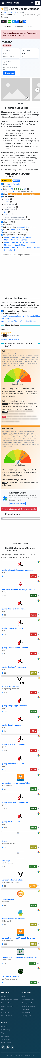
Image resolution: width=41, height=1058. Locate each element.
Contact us (5, 1036)
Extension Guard (6, 1003)
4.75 (18, 189)
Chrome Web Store (17, 230)
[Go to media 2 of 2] (21, 103)
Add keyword (26, 1016)
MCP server (5, 1012)
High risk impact (15, 194)
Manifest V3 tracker (28, 1006)
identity (6, 202)
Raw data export (6, 1016)
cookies (6, 199)
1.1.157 (13, 192)
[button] (3, 3)
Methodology (5, 1029)
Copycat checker (27, 1003)
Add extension (26, 1012)
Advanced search (28, 1000)
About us (4, 1026)
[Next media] (37, 90)
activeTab (7, 214)
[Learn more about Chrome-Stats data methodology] (27, 230)
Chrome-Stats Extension (9, 1000)
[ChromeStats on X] (12, 1047)
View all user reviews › (10, 339)
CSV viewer (26, 1009)
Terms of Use (5, 1039)
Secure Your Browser (17, 504)
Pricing (24, 996)
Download (19, 26)
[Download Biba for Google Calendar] (11, 68)
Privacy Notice (6, 1042)
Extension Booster (7, 1006)
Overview (7, 26)
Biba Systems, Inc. (9, 12)
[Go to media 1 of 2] (19, 103)
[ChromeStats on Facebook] (8, 1047)
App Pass (4, 996)
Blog (2, 1033)
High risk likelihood (31, 194)
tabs (5, 212)
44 (10, 186)
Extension (22, 12)
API (2, 1009)
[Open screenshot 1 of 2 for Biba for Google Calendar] (15, 89)
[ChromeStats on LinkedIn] (3, 1047)
